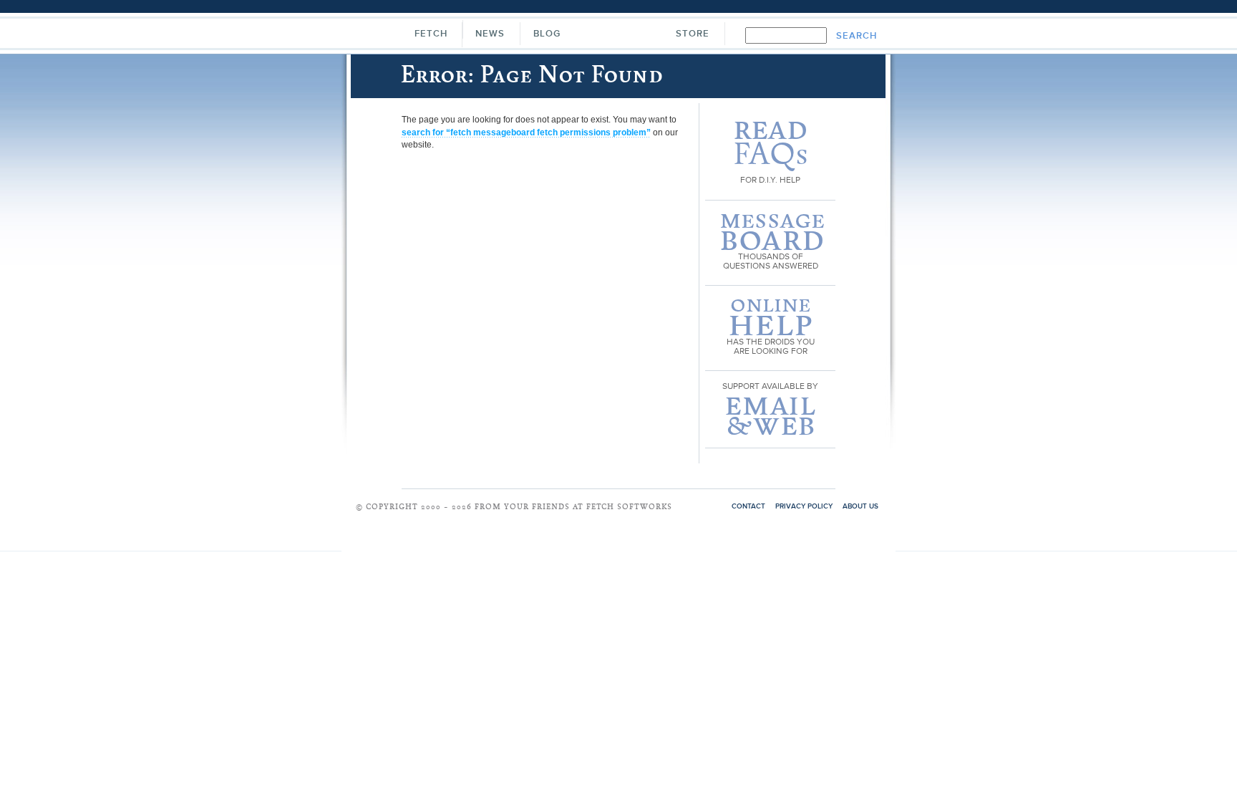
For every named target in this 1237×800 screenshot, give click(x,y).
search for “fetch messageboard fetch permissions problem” (526, 132)
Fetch (430, 34)
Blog (547, 34)
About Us (860, 506)
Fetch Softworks (617, 35)
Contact (748, 506)
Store (692, 34)
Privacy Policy (804, 506)
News (490, 34)
